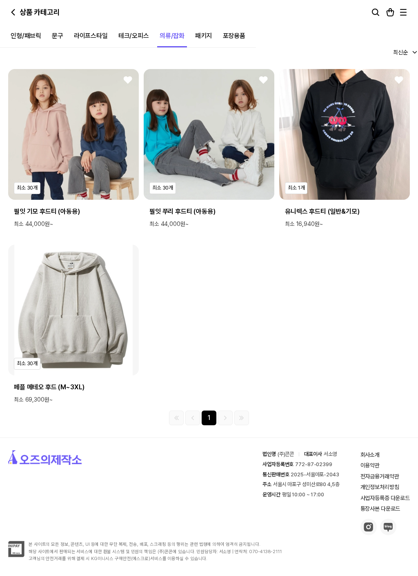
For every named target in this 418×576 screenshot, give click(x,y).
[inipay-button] (16, 555)
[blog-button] (388, 533)
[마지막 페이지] (241, 418)
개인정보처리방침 (379, 487)
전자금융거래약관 (379, 476)
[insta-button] (368, 533)
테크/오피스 (133, 36)
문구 (57, 36)
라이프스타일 (91, 36)
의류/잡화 (172, 36)
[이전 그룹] (192, 418)
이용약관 (370, 465)
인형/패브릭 (26, 36)
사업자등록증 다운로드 (385, 498)
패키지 (203, 36)
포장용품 (234, 36)
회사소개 (370, 454)
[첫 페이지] (176, 418)
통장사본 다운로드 (380, 508)
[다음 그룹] (225, 418)
